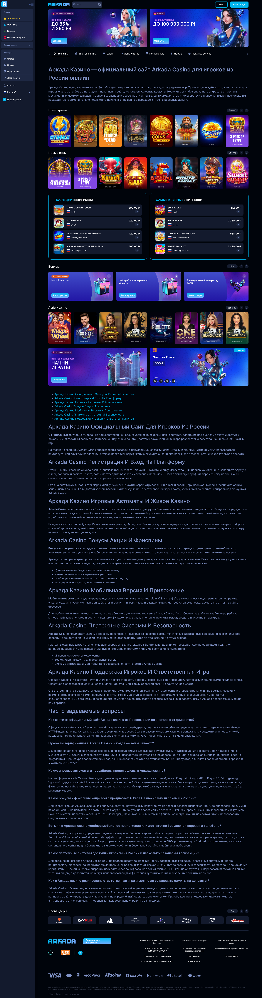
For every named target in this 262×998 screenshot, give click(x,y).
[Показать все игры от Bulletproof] (135, 920)
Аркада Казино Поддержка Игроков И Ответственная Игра (94, 418)
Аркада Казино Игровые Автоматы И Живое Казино (89, 402)
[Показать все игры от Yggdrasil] (59, 920)
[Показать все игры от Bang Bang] (237, 920)
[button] (137, 42)
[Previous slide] (50, 54)
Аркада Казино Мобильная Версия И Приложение (88, 410)
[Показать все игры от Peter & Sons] (212, 920)
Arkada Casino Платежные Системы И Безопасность (89, 414)
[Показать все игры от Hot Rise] (186, 920)
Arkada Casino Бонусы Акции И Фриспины (82, 406)
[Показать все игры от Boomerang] (161, 920)
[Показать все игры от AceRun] (84, 920)
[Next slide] (246, 54)
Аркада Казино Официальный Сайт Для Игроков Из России (94, 394)
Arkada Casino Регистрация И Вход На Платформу (87, 398)
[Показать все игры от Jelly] (110, 920)
